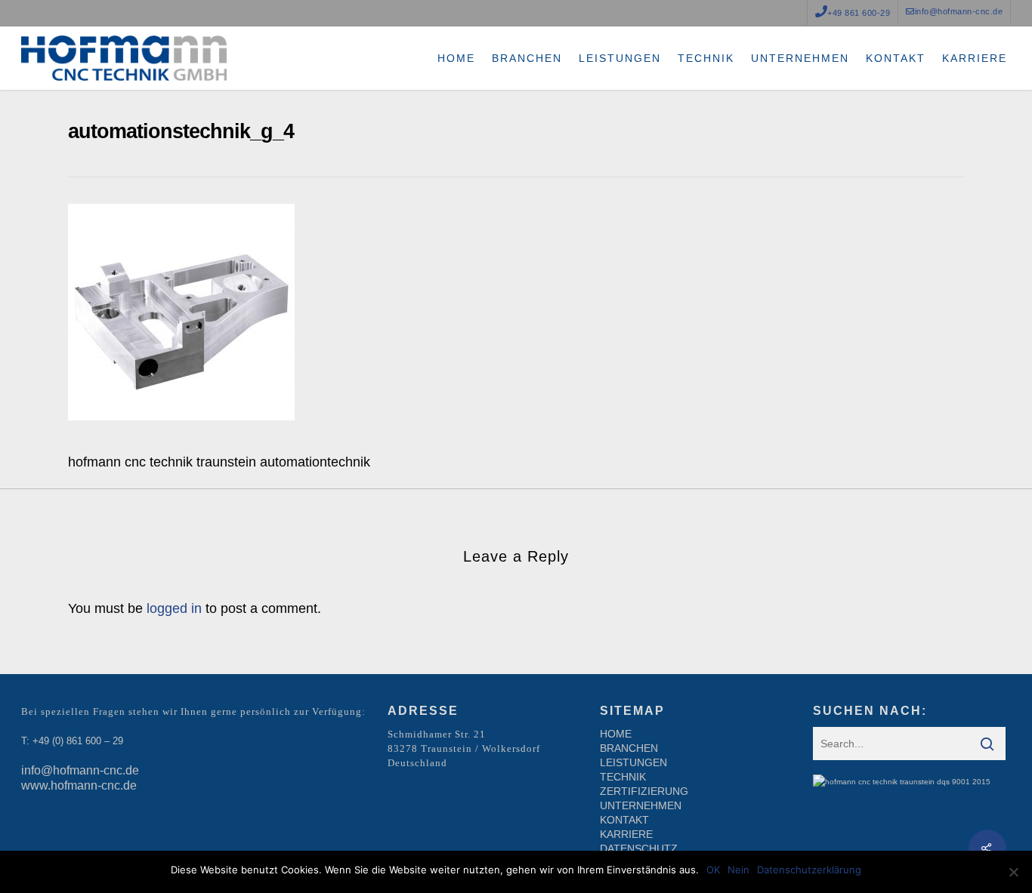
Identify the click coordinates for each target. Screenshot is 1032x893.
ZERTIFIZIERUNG (644, 791)
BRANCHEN (629, 748)
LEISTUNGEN (633, 762)
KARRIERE (626, 834)
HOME (616, 734)
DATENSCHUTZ (639, 848)
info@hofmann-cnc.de (80, 770)
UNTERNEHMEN (640, 805)
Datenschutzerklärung (809, 870)
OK (713, 870)
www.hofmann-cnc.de (79, 785)
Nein (738, 870)
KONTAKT (624, 820)
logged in (174, 608)
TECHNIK (623, 777)
